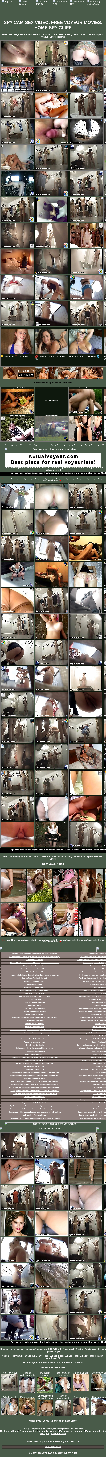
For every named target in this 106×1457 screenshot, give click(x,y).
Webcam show (72, 473)
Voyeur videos (58, 1433)
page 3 (61, 445)
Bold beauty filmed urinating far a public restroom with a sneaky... (35, 1081)
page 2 (55, 445)
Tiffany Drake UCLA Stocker (35, 1051)
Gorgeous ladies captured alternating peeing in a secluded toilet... (35, 1017)
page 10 (101, 445)
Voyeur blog (86, 473)
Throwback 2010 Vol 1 (35, 1005)
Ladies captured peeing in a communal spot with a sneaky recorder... (35, 1030)
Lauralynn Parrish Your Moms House (34, 1039)
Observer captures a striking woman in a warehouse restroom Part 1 (34, 1084)
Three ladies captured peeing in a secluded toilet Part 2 (35, 1063)
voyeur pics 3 (41, 479)
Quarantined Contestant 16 (35, 1020)
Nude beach (57, 34)
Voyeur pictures (57, 37)
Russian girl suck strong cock (35, 1033)
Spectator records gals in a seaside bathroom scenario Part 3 (35, 1094)
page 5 (72, 445)
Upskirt (100, 34)
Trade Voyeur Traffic (53, 1447)
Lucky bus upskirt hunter (35, 1069)
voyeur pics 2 (31, 479)
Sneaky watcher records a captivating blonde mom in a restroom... (35, 1091)
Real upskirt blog (9, 1431)
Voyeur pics (37, 473)
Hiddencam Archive (53, 473)
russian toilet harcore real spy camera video (35, 1036)
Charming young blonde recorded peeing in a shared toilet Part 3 (34, 953)
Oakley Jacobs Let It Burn (34, 1054)
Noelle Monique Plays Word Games (34, 1115)
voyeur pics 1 (20, 479)
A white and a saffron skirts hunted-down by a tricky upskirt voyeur (34, 1072)
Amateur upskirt (28, 1431)
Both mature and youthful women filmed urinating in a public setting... (34, 1087)
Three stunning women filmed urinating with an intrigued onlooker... (35, 1118)
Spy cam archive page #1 (43, 445)
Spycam (91, 34)
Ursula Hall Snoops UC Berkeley (34, 1011)
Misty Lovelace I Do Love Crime (34, 966)
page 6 (78, 445)
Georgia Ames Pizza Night (34, 1014)
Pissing (68, 34)
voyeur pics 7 (83, 479)
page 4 (66, 445)
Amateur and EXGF (33, 34)
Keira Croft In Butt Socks (35, 1045)
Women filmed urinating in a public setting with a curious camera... (34, 963)
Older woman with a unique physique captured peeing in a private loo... (35, 1112)
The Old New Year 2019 (34, 972)
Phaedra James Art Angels (34, 1024)
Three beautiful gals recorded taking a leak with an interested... (35, 1057)
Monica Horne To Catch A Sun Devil (35, 1100)
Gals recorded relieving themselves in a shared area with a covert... (34, 975)
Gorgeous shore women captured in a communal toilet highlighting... (34, 957)
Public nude (79, 34)
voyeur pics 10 (53, 480)
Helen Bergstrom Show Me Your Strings (34, 990)
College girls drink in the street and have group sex (34, 1048)
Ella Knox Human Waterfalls (35, 1008)
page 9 (95, 445)
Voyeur (44, 37)
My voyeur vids (93, 1431)
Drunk (47, 34)
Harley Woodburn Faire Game (34, 1097)
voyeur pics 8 (94, 479)
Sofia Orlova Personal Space (34, 993)
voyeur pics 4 (52, 479)
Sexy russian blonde (34, 984)
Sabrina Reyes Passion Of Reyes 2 (34, 978)
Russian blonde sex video (34, 1027)
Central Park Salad (34, 999)
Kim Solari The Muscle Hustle (34, 1078)
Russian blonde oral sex (34, 960)
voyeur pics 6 (73, 479)
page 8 (89, 445)
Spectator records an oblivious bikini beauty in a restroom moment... (35, 1075)
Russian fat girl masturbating (34, 1042)
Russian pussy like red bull (34, 1060)
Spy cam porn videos (21, 473)
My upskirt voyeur (48, 1431)
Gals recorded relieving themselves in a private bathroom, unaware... (35, 1109)
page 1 (48, 1356)
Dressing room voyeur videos (34, 981)
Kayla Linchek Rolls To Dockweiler (34, 1103)
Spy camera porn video (65, 1453)
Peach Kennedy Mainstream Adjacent (34, 969)
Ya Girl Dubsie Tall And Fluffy (34, 1066)
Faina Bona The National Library (34, 987)
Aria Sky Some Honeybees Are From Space (34, 996)
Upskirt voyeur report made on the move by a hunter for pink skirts (34, 1106)
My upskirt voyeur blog (71, 1431)
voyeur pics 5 (62, 479)
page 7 (83, 445)
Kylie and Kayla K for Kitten (35, 1002)
